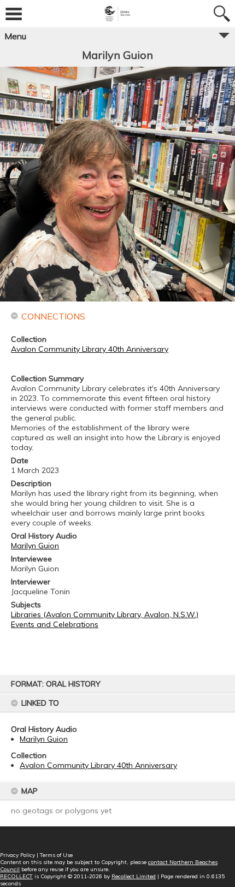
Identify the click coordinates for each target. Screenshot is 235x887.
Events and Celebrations (54, 624)
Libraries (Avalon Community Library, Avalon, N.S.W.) (104, 614)
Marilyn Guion (44, 739)
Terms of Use (56, 855)
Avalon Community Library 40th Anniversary (98, 765)
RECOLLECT (16, 876)
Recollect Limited (133, 876)
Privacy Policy (17, 855)
